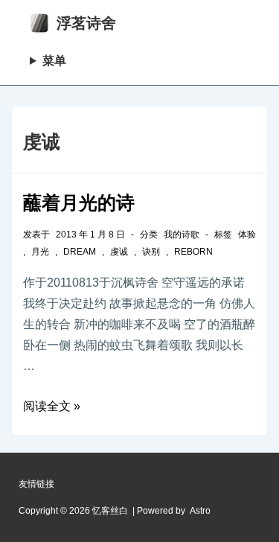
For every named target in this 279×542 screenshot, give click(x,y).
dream (79, 251)
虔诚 (119, 251)
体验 (247, 234)
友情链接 (36, 483)
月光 (40, 251)
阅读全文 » (51, 406)
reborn (193, 251)
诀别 (151, 251)
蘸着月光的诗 (79, 202)
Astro (200, 510)
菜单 (54, 60)
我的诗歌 (181, 234)
